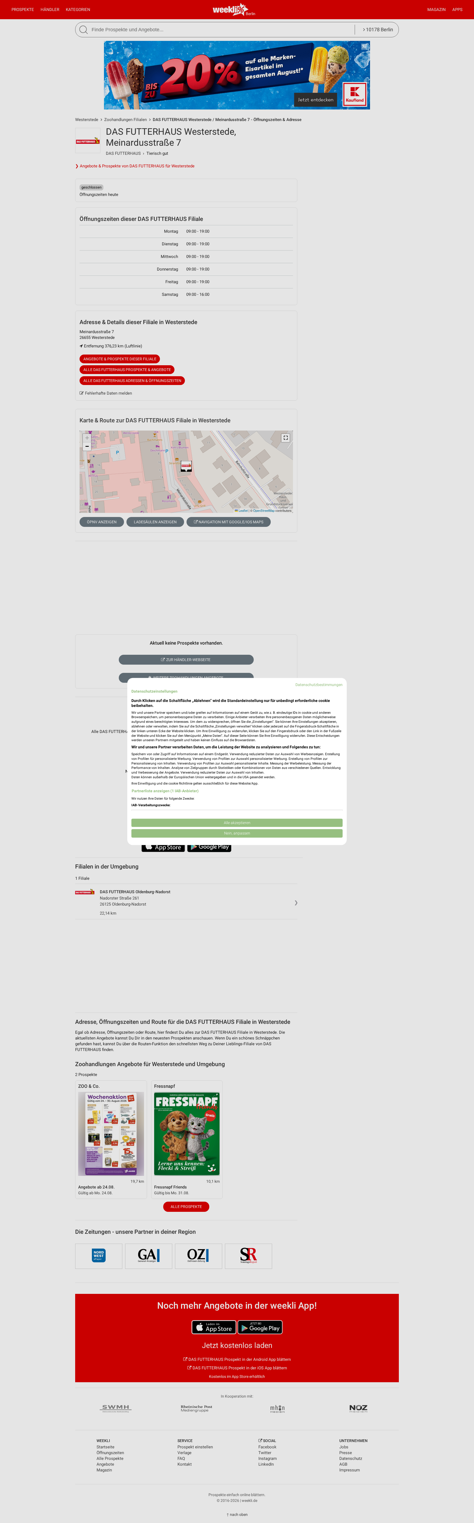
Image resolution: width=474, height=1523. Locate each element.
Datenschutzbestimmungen (319, 684)
